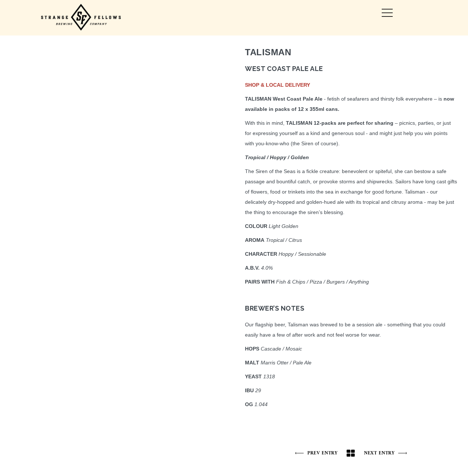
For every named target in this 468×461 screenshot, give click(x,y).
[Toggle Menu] (387, 13)
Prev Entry (322, 453)
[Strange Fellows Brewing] (81, 17)
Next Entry (379, 453)
